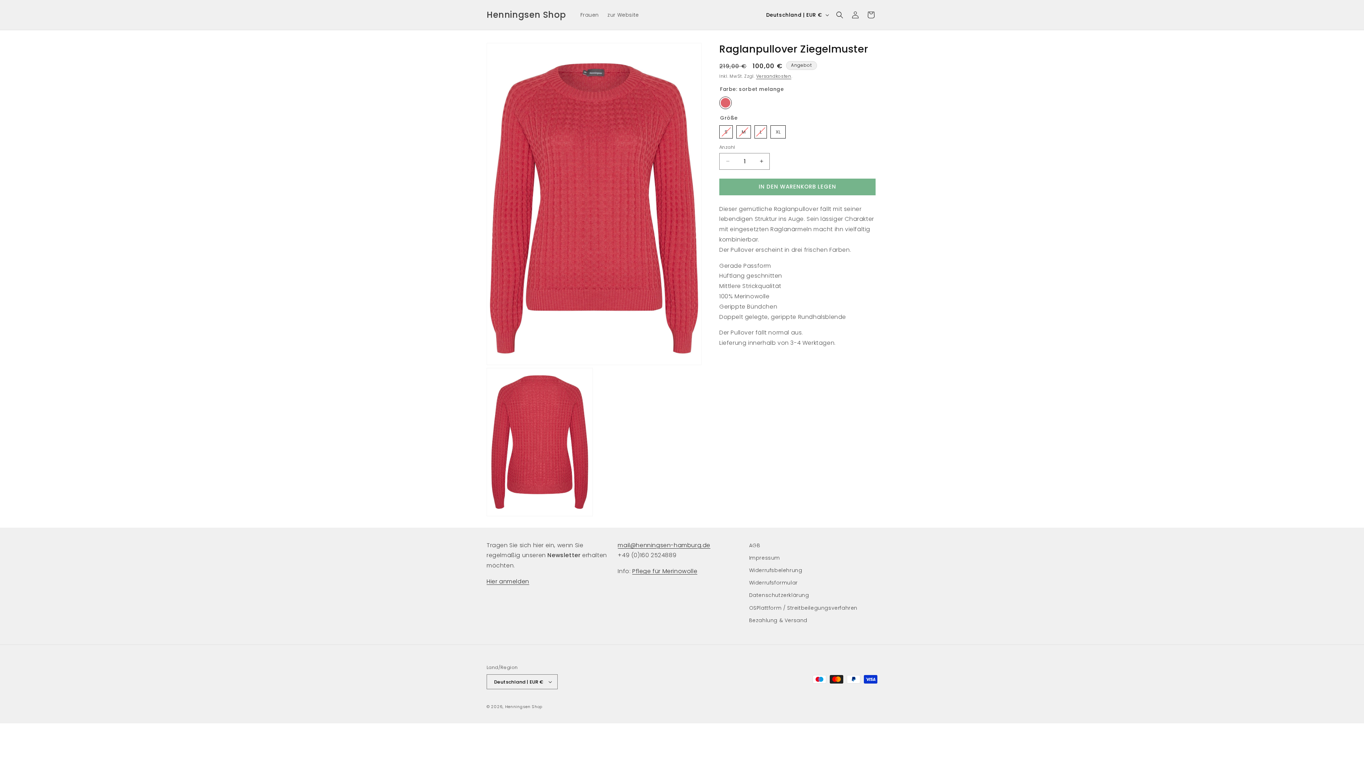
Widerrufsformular (773, 582)
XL (778, 130)
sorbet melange (725, 103)
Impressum (764, 557)
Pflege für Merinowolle (664, 571)
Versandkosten (773, 76)
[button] (840, 15)
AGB (755, 545)
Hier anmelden (508, 581)
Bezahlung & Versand (778, 620)
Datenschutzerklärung (779, 595)
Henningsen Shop (524, 706)
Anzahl (727, 147)
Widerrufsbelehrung (775, 570)
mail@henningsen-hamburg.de (664, 545)
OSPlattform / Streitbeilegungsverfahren (803, 607)
